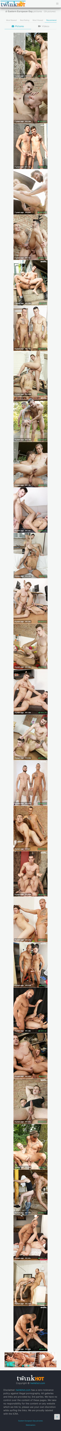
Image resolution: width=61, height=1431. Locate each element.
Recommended (52, 20)
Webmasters (30, 1425)
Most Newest (11, 20)
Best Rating (24, 20)
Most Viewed (38, 20)
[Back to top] (57, 1417)
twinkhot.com (37, 1383)
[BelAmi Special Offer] (30, 1366)
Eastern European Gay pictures (30, 1421)
